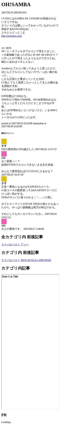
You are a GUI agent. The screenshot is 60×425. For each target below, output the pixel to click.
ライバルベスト (10, 244)
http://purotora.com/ (11, 35)
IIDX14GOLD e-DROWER (36, 260)
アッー (25, 244)
